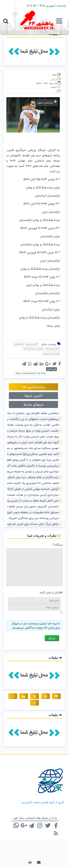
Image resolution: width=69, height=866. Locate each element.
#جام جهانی (18, 343)
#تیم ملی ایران (31, 343)
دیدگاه (58, 545)
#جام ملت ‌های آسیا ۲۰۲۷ (33, 348)
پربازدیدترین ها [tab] (33, 387)
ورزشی (53, 79)
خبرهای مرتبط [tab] (33, 404)
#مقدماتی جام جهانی (51, 353)
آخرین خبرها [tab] (33, 395)
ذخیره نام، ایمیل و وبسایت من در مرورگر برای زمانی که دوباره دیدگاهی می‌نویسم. (36, 625)
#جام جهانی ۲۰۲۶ (52, 348)
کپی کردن (51, 369)
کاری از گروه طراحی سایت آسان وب (42, 802)
